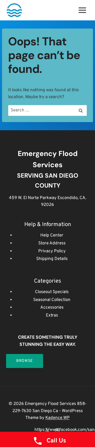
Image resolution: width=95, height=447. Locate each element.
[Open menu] (82, 10)
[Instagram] (57, 430)
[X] (47, 430)
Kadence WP (57, 418)
